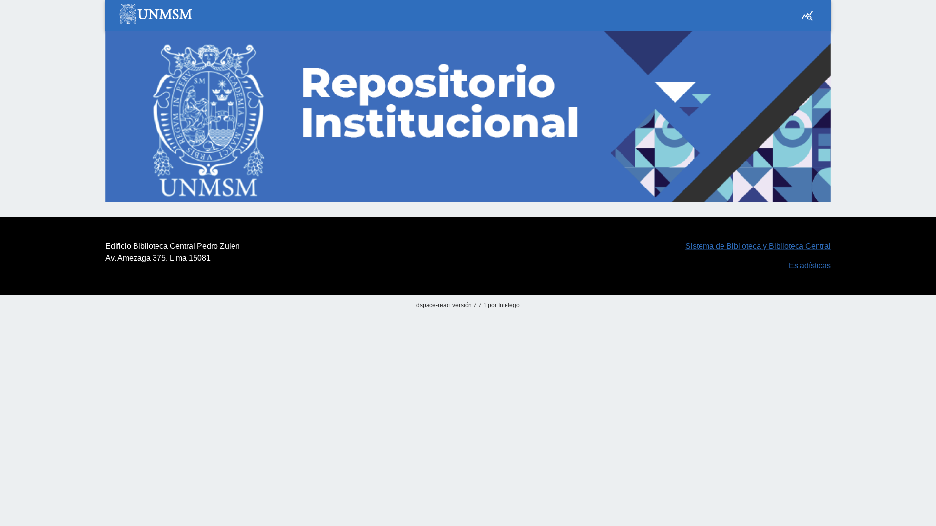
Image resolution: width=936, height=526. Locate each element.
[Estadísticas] (807, 15)
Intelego (509, 305)
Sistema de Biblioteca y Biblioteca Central (758, 246)
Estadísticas (810, 266)
